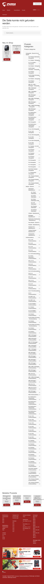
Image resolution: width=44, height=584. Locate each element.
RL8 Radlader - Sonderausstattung (32, 465)
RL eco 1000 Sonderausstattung (32, 416)
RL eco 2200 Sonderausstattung (32, 430)
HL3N (3, 538)
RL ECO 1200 (15, 518)
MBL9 (34, 534)
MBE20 (34, 543)
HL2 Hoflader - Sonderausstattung (32, 314)
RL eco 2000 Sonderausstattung (32, 427)
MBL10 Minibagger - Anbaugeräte (32, 88)
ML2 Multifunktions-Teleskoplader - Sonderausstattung (32, 403)
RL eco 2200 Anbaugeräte (33, 140)
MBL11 (34, 537)
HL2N (3, 537)
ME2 (3, 529)
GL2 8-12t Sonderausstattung (32, 274)
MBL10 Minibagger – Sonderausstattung (32, 346)
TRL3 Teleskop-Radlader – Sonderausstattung (33, 483)
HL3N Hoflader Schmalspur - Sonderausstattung (34, 325)
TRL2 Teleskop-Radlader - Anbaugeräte (33, 180)
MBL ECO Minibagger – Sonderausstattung (33, 342)
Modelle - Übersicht (30, 186)
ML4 (3, 522)
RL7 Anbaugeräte (32, 164)
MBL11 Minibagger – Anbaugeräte (32, 92)
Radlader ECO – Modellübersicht (31, 227)
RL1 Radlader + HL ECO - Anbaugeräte (33, 147)
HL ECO (4, 534)
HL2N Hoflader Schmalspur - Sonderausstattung (34, 318)
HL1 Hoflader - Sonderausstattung (32, 307)
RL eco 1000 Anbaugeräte (33, 129)
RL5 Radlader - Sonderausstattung (32, 455)
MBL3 (34, 521)
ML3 (3, 521)
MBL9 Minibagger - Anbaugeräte (32, 109)
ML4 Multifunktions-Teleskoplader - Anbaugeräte (32, 125)
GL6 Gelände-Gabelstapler (34, 210)
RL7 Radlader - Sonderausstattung (32, 462)
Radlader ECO (16, 515)
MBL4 (34, 522)
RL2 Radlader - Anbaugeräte (31, 150)
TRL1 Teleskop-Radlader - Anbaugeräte (33, 176)
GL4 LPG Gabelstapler (33, 203)
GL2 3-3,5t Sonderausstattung (32, 268)
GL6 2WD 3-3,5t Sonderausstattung (32, 297)
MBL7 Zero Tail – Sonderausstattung (32, 374)
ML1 (3, 518)
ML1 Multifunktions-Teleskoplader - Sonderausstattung (32, 398)
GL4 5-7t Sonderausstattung (34, 290)
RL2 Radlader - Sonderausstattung (32, 444)
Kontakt (23, 10)
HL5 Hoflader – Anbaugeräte (31, 81)
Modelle (8, 10)
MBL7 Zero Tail (36, 529)
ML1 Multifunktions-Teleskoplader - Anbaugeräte (32, 114)
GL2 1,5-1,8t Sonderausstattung (32, 261)
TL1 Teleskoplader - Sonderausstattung (32, 472)
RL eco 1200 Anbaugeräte (31, 132)
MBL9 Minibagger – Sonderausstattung (32, 391)
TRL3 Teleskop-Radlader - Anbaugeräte (33, 183)
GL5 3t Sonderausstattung (32, 293)
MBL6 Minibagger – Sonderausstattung (32, 370)
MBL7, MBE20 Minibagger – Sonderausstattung (34, 377)
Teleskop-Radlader (27, 515)
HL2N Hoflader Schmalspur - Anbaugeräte (33, 69)
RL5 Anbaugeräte (32, 160)
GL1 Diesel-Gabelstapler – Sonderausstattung (32, 257)
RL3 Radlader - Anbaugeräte (31, 154)
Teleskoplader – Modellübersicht (31, 234)
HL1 (3, 535)
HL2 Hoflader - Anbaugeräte (34, 66)
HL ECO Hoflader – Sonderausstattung (32, 304)
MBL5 (34, 524)
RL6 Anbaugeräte (32, 162)
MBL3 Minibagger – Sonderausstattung (32, 360)
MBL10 (34, 535)
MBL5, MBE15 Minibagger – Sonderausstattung (34, 367)
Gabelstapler (25, 519)
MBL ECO (35, 516)
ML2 (3, 519)
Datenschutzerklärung (24, 576)
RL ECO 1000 (15, 516)
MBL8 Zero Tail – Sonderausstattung (32, 384)
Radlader (14, 521)
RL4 (13, 527)
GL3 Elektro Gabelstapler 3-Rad (35, 200)
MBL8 (34, 531)
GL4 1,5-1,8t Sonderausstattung (32, 281)
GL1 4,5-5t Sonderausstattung (32, 250)
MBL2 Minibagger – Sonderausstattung (32, 356)
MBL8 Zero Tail (36, 532)
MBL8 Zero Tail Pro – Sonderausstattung (32, 388)
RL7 (13, 531)
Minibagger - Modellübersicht (31, 216)
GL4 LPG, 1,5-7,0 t (26, 527)
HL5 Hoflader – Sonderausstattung (32, 332)
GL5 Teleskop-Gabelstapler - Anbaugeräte (34, 57)
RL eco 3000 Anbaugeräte (31, 143)
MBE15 (34, 541)
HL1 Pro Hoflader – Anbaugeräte (32, 63)
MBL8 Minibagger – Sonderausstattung (32, 381)
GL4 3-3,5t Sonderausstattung (32, 288)
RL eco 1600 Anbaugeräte (33, 134)
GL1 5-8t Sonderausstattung (34, 253)
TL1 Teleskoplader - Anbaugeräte (32, 173)
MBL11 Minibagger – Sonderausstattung (32, 349)
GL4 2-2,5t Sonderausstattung (32, 284)
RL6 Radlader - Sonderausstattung (32, 458)
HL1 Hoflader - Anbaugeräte (34, 60)
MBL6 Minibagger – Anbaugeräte (32, 102)
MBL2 (34, 519)
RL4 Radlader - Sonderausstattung (32, 451)
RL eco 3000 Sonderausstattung (32, 434)
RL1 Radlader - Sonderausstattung (32, 441)
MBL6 (34, 525)
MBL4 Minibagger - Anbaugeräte (32, 95)
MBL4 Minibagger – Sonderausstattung (32, 363)
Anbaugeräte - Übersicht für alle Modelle (32, 54)
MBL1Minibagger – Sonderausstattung (32, 353)
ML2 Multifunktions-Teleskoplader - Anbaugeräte (32, 118)
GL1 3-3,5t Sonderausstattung (32, 247)
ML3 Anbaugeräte (32, 122)
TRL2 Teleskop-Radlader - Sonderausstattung (33, 479)
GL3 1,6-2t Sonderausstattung (32, 277)
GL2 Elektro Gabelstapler (33, 196)
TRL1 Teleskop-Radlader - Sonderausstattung (33, 476)
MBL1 (34, 518)
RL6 (13, 529)
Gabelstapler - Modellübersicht (31, 189)
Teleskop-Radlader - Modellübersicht (32, 231)
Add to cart (7, 59)
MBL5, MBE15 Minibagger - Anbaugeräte (34, 99)
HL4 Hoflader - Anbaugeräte (34, 78)
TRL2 (24, 516)
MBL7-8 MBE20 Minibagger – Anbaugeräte (34, 106)
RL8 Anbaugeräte (32, 166)
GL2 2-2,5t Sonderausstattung (32, 264)
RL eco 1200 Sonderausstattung (32, 420)
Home (3, 10)
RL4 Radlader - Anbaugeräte (31, 157)
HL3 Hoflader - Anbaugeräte (31, 72)
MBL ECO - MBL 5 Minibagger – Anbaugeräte (33, 85)
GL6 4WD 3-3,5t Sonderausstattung (32, 300)
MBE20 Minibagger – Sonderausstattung (32, 339)
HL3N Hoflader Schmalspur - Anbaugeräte (34, 76)
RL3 (13, 525)
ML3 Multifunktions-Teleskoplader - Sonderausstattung (32, 408)
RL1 (13, 522)
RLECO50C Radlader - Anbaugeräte (33, 169)
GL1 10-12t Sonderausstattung (32, 240)
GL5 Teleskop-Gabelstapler (34, 207)
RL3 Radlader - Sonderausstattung (32, 448)
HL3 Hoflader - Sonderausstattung (32, 321)
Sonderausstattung (30, 237)
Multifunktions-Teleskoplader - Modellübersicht (34, 219)
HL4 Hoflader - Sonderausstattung (32, 328)
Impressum (4, 14)
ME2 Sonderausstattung (33, 394)
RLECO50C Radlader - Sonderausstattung (33, 469)
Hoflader (4, 532)
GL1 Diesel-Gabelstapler (33, 193)
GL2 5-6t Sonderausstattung (34, 271)
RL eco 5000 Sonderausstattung (32, 437)
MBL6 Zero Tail (36, 527)
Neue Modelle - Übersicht (33, 222)
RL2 (13, 524)
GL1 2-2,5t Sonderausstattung (32, 243)
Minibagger (35, 515)
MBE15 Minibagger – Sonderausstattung (32, 335)
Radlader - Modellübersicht (33, 224)
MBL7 (34, 528)
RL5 (13, 528)
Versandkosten (17, 10)
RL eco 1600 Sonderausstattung (32, 423)
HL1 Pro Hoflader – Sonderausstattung (32, 311)
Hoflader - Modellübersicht (33, 213)
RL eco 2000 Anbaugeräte (31, 137)
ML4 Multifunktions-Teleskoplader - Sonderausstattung (32, 412)
